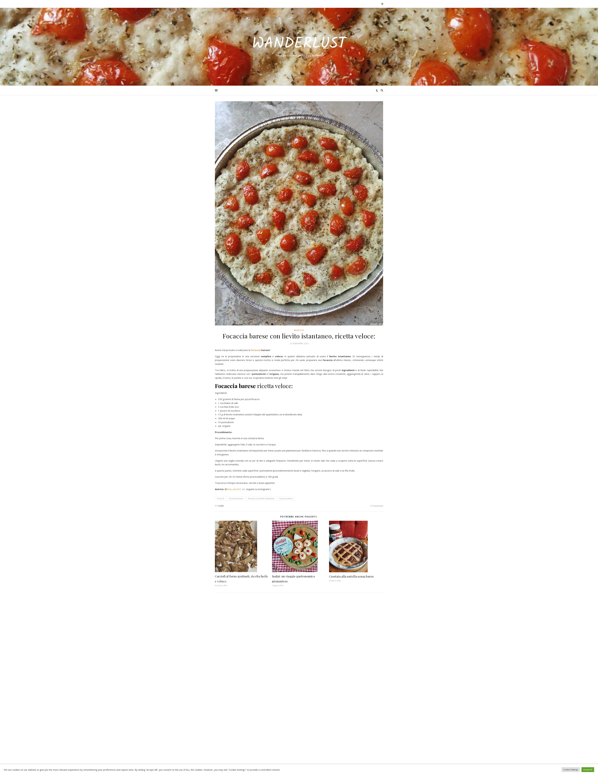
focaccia (256, 350)
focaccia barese (236, 498)
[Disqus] (299, 636)
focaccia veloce (286, 498)
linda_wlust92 (234, 489)
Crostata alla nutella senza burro (351, 576)
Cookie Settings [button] (570, 769)
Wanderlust (299, 44)
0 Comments (376, 505)
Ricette (299, 330)
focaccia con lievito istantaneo (261, 498)
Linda (221, 505)
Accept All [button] (587, 769)
